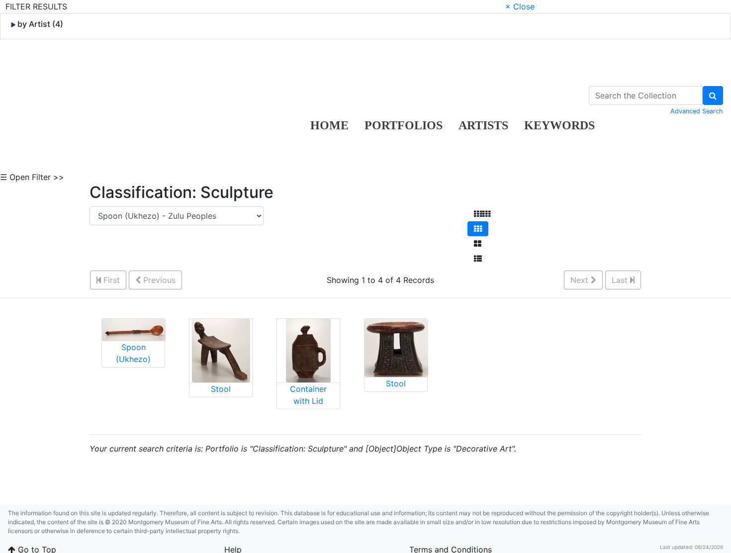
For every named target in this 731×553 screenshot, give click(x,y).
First (110, 280)
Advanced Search (696, 111)
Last (621, 280)
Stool (221, 389)
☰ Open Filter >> (32, 177)
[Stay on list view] (477, 258)
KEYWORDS (559, 125)
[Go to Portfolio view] (477, 243)
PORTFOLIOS (404, 125)
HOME (329, 125)
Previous (158, 280)
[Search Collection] (713, 95)
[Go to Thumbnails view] (477, 228)
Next (580, 280)
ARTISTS (483, 125)
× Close (520, 6)
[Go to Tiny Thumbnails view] (482, 213)
